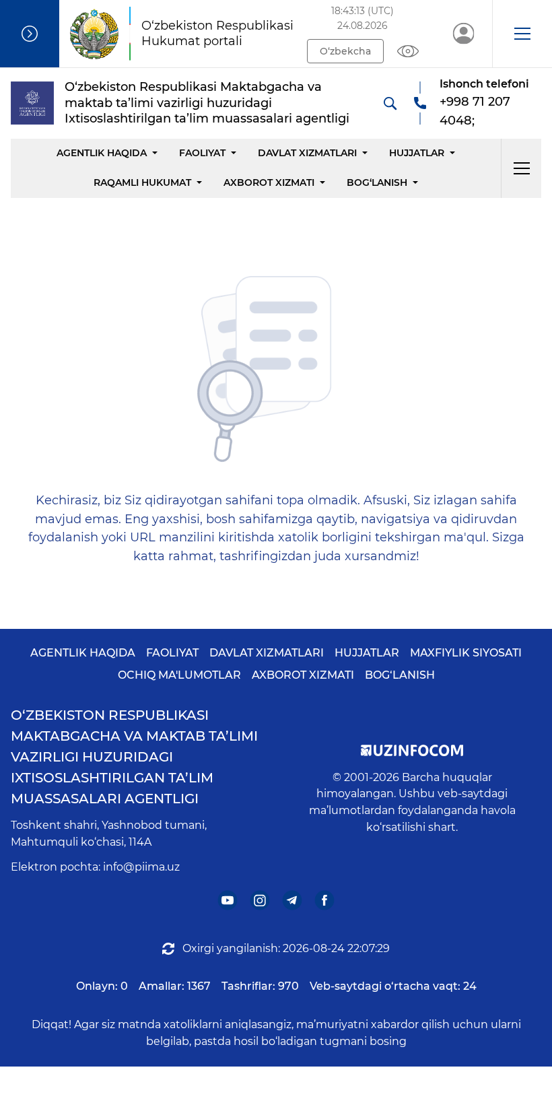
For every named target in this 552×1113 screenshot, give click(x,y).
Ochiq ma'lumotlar (179, 675)
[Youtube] (228, 900)
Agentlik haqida (102, 153)
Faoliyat (202, 153)
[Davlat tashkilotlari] (29, 33)
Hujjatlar (416, 153)
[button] (522, 33)
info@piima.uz (141, 867)
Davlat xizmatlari (307, 153)
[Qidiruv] (390, 103)
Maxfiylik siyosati (466, 652)
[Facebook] (325, 900)
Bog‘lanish (377, 182)
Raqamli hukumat (142, 182)
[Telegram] (292, 900)
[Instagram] (260, 900)
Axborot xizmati (268, 182)
